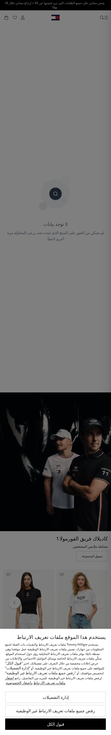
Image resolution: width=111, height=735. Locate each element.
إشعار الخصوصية (18, 682)
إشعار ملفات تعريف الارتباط (35, 680)
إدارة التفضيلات (56, 697)
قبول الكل (55, 724)
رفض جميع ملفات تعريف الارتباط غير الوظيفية (55, 710)
